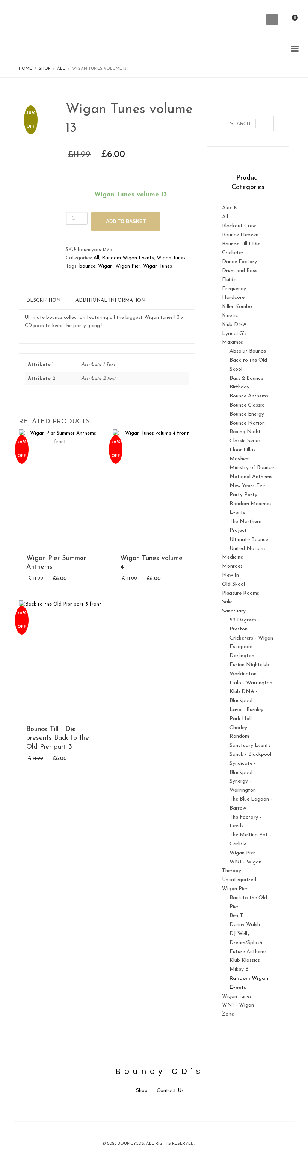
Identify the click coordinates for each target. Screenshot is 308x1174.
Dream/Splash (245, 943)
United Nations (247, 548)
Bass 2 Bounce (246, 378)
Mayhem (239, 459)
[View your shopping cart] (297, 19)
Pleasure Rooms (240, 593)
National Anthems (250, 477)
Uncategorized (239, 880)
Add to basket (126, 221)
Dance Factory (239, 262)
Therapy (231, 871)
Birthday (239, 387)
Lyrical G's (234, 334)
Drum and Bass (239, 271)
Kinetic (230, 315)
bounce (87, 266)
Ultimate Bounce (248, 539)
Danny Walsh (244, 924)
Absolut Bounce (247, 351)
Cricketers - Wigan (251, 638)
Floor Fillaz (242, 450)
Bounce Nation (247, 423)
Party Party (243, 495)
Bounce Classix (246, 405)
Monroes (232, 566)
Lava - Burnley (246, 710)
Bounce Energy (246, 414)
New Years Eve (247, 486)
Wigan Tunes (171, 258)
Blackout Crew (239, 226)
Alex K (229, 208)
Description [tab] (43, 300)
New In (230, 575)
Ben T (236, 915)
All (96, 258)
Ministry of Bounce (251, 468)
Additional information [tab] (110, 300)
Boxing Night (245, 432)
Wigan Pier (127, 266)
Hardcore (233, 297)
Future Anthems (248, 952)
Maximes (232, 342)
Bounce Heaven (240, 235)
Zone (228, 1014)
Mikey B (239, 969)
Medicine (232, 557)
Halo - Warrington (250, 683)
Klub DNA (234, 324)
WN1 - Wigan (245, 862)
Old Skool (233, 584)
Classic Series (245, 441)
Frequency (234, 289)
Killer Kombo (237, 306)
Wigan (105, 266)
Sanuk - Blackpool (250, 754)
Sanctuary (234, 611)
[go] (264, 124)
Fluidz (229, 280)
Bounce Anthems (248, 396)
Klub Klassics (244, 960)
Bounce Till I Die (241, 244)
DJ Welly (239, 933)
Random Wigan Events (128, 258)
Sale (227, 602)
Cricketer (232, 253)
